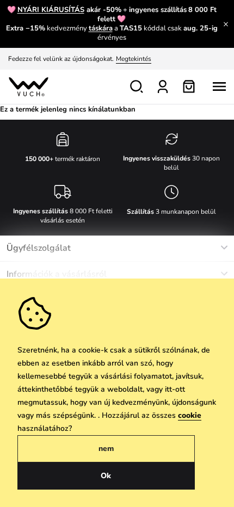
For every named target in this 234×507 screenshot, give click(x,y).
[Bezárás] (225, 23)
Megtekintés (133, 58)
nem (106, 448)
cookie (189, 415)
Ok (106, 476)
